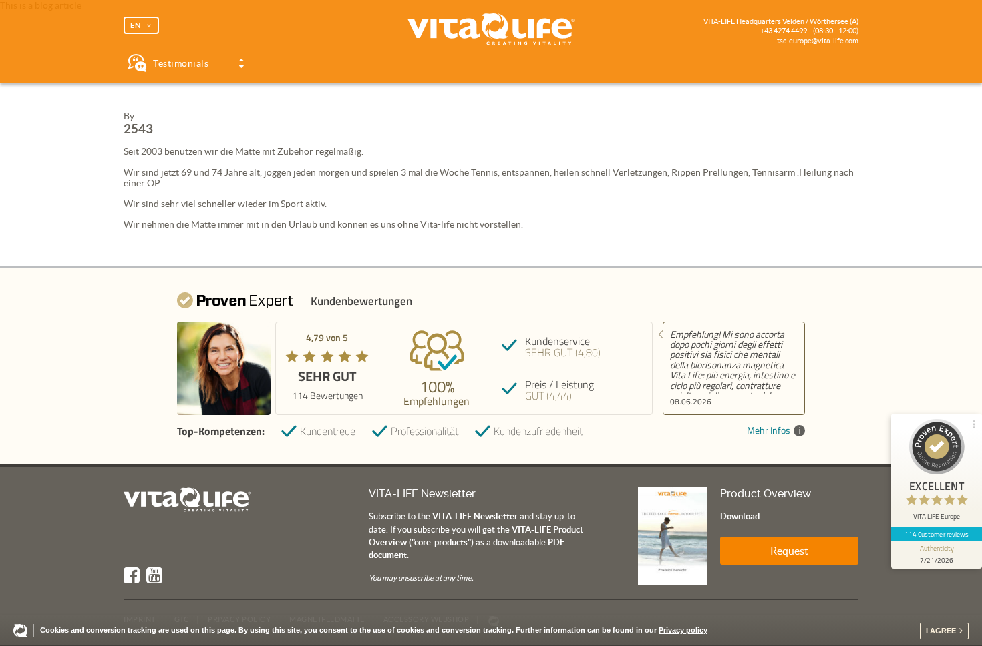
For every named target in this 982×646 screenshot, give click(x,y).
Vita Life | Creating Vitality (491, 29)
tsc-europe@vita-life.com (817, 41)
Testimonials (180, 63)
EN (135, 25)
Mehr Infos (768, 430)
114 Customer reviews (937, 534)
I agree (941, 631)
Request (789, 551)
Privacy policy (683, 630)
